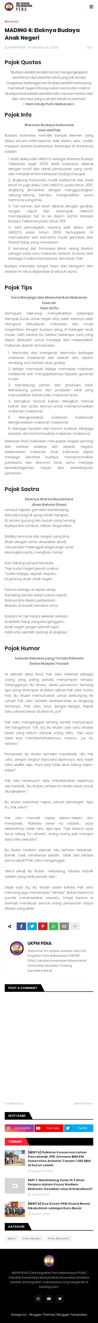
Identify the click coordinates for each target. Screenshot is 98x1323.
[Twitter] (32, 926)
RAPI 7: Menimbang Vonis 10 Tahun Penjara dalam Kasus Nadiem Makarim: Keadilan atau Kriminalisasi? (60, 1184)
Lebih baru (15, 1103)
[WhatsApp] (53, 926)
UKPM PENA (40, 943)
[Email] (64, 926)
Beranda (11, 21)
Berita (11, 1238)
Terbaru (15, 1141)
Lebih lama (82, 1103)
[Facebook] (21, 926)
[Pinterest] (43, 926)
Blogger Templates (72, 1314)
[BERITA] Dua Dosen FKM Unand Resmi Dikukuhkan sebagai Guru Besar (59, 1206)
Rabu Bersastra (58, 1238)
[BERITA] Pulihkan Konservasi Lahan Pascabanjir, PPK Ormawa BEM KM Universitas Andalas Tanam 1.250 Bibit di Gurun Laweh (59, 1159)
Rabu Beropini (32, 1238)
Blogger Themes (42, 1314)
